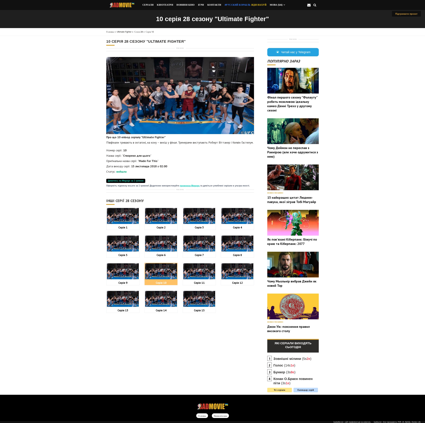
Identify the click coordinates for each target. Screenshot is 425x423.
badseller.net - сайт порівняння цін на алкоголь (352, 422)
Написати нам (220, 416)
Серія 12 (237, 283)
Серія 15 (199, 310)
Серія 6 (161, 255)
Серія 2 (161, 227)
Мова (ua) (276, 4)
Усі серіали (279, 390)
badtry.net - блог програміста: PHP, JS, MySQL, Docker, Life (397, 422)
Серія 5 (123, 255)
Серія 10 (150, 32)
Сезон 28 (138, 32)
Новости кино (275, 193)
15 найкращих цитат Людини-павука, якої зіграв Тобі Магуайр (291, 199)
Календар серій (306, 390)
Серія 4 (237, 227)
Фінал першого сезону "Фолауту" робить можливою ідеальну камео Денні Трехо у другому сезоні (292, 103)
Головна (110, 32)
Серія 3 (199, 227)
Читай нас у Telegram (295, 52)
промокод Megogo (190, 186)
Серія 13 (123, 310)
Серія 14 (161, 310)
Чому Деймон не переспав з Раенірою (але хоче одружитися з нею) (292, 152)
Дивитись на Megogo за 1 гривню (126, 181)
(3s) (284, 372)
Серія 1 (123, 227)
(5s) (292, 359)
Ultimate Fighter (124, 32)
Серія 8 (237, 255)
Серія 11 (199, 283)
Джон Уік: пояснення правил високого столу (288, 328)
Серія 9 (123, 283)
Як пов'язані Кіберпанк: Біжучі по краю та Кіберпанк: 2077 (292, 241)
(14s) (284, 365)
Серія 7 (199, 255)
